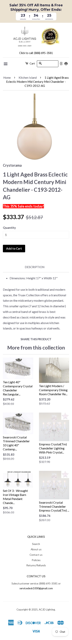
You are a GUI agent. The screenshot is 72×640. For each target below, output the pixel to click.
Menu (6, 63)
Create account (66, 63)
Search (36, 543)
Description (34, 267)
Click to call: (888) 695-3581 (36, 53)
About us (36, 549)
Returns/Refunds (36, 565)
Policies (36, 560)
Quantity (9, 227)
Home (7, 77)
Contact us (36, 554)
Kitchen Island (28, 77)
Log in (61, 63)
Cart (32, 63)
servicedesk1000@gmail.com (36, 588)
